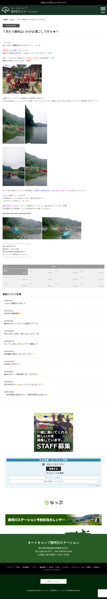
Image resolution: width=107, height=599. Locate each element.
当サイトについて (53, 581)
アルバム (75, 567)
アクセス (65, 567)
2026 (53, 266)
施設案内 (43, 567)
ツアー (34, 567)
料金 (18, 567)
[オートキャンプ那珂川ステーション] (19, 13)
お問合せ (96, 567)
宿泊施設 (26, 567)
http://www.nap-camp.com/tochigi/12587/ (17, 213)
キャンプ (10, 567)
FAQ (57, 567)
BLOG (51, 567)
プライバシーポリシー (53, 570)
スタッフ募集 (85, 567)
